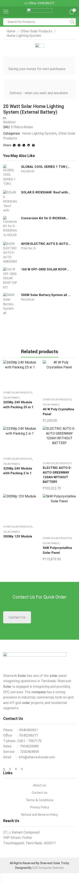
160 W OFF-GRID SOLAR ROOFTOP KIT (46, 269)
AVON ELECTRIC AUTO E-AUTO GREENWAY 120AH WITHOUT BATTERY (46, 244)
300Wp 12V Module (17, 536)
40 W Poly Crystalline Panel (58, 411)
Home (11, 31)
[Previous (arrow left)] (0, 881)
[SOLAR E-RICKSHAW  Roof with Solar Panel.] (10, 200)
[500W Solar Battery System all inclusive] (10, 303)
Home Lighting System (24, 36)
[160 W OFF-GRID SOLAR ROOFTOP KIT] (10, 277)
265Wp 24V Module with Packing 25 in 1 (18, 404)
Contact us (39, 793)
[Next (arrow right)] (2, 881)
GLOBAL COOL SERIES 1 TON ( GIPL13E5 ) (46, 167)
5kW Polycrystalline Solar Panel (57, 550)
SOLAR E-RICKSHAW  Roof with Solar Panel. (46, 192)
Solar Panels (11, 397)
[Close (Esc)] (0, 876)
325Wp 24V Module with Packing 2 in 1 (17, 471)
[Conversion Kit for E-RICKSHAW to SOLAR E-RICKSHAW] (10, 226)
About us (39, 785)
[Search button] (72, 21)
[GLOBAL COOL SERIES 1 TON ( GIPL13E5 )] (10, 175)
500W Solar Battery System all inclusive (46, 295)
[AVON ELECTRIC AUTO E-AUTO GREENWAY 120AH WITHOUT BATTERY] (10, 252)
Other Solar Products (36, 31)
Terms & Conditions (40, 800)
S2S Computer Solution (48, 867)
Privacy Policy (39, 807)
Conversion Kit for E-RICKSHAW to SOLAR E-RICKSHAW (46, 218)
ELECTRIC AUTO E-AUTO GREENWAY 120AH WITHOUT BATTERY (57, 475)
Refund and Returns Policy (39, 815)
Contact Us (17, 617)
